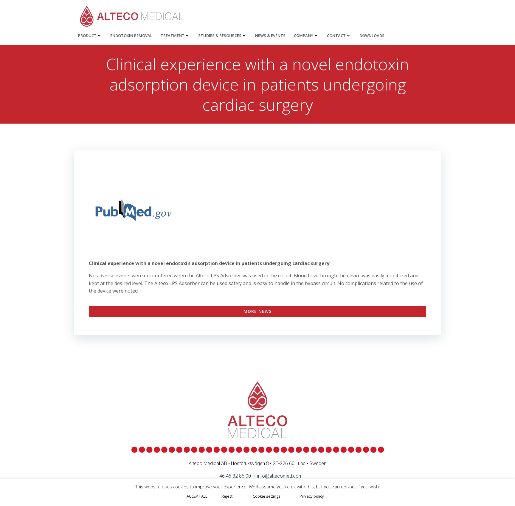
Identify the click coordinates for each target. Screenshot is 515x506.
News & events (270, 35)
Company (303, 35)
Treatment (172, 35)
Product (87, 35)
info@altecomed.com (280, 476)
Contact (336, 35)
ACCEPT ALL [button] (197, 496)
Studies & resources (219, 35)
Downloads (371, 35)
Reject (226, 496)
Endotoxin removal (131, 35)
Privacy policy (312, 496)
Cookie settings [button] (266, 496)
